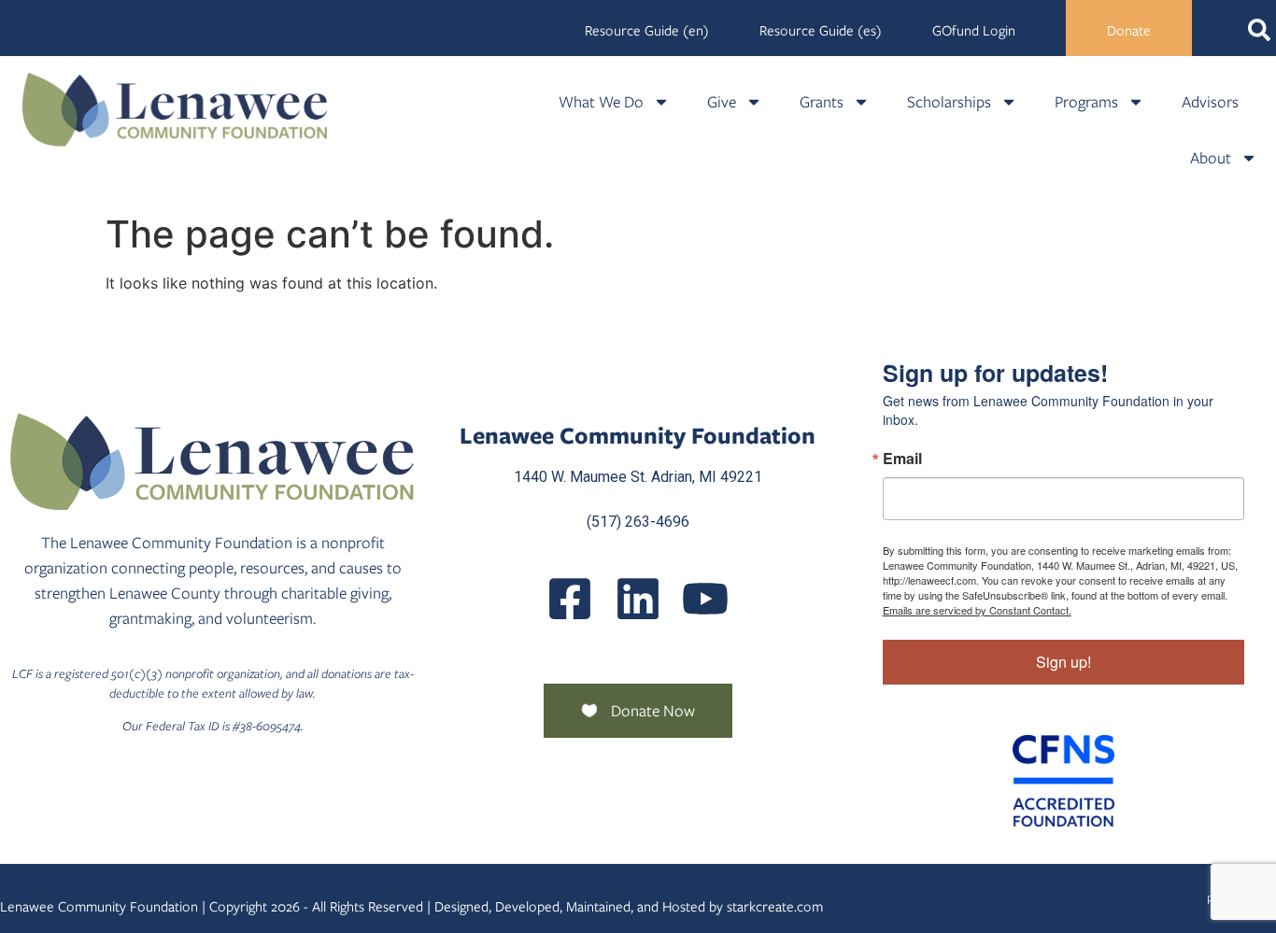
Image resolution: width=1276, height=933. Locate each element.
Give (721, 102)
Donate (1129, 31)
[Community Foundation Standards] (1063, 781)
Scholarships (949, 102)
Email (902, 458)
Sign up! (1063, 661)
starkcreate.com (775, 907)
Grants (822, 102)
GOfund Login (973, 31)
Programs (1086, 102)
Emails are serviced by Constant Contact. (977, 609)
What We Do (601, 102)
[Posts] (638, 598)
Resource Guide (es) (820, 31)
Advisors (1210, 102)
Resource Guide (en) (647, 31)
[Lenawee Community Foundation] (175, 109)
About (1210, 158)
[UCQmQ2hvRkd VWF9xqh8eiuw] (705, 598)
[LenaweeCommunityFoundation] (569, 598)
